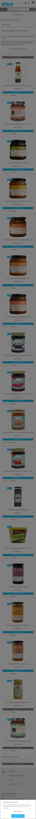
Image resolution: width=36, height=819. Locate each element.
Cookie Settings (18, 811)
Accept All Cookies (18, 816)
